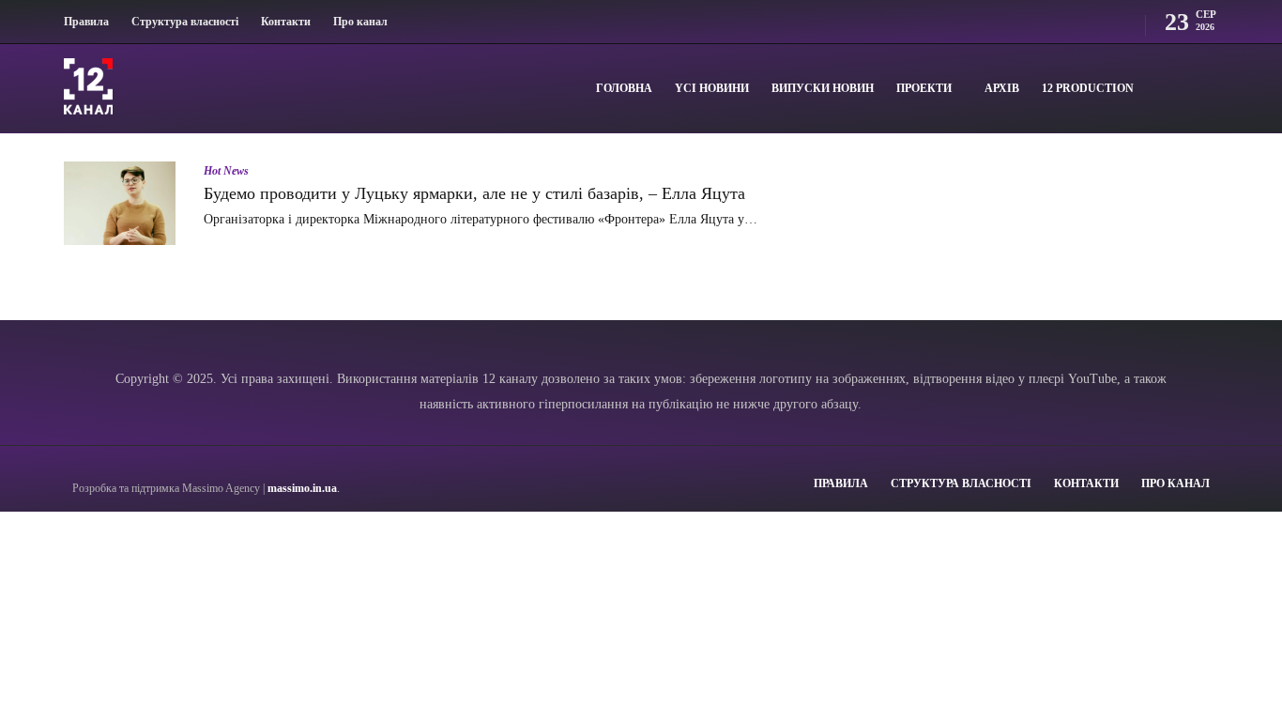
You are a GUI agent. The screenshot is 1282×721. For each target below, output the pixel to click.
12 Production (1088, 88)
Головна (624, 88)
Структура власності (184, 21)
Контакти (286, 21)
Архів (1001, 88)
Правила (86, 21)
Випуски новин (822, 88)
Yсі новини (712, 88)
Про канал (360, 21)
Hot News (226, 170)
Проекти (924, 88)
